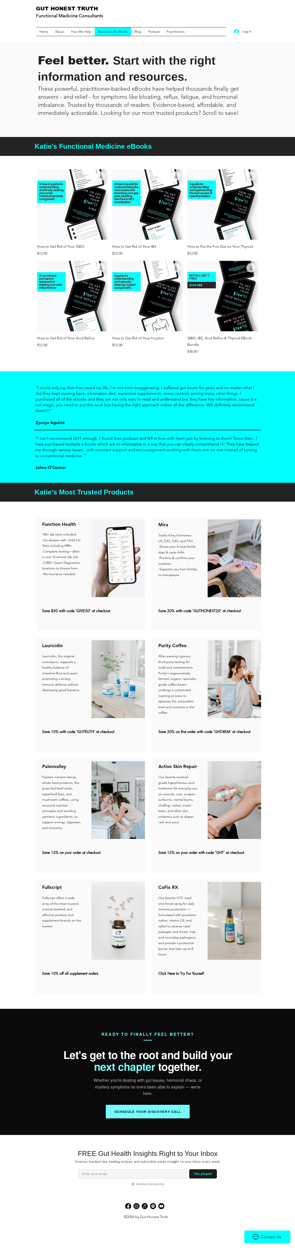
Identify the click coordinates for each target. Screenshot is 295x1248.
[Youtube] (161, 1206)
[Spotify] (153, 1206)
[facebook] (128, 1206)
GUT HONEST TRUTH (67, 9)
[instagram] (136, 1206)
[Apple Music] (145, 1206)
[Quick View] (72, 204)
